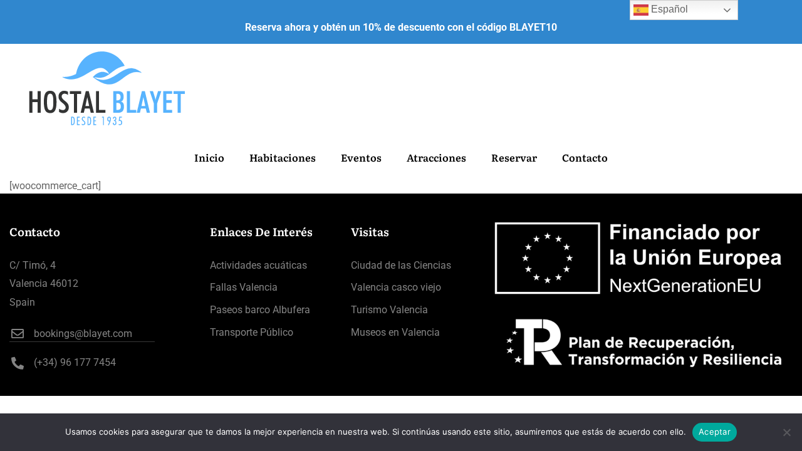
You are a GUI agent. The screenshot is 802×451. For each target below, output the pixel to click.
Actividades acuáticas (258, 265)
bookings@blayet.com (83, 334)
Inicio (209, 157)
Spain (22, 302)
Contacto (585, 157)
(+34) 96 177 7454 (75, 362)
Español (668, 9)
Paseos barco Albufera (260, 310)
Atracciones (436, 157)
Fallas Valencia (244, 287)
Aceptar (715, 432)
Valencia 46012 (43, 283)
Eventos (361, 157)
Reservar (514, 157)
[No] (786, 432)
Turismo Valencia (389, 310)
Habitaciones (282, 157)
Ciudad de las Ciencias (401, 265)
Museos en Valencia (395, 332)
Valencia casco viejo (396, 287)
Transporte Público (251, 332)
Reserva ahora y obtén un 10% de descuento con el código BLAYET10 (401, 27)
